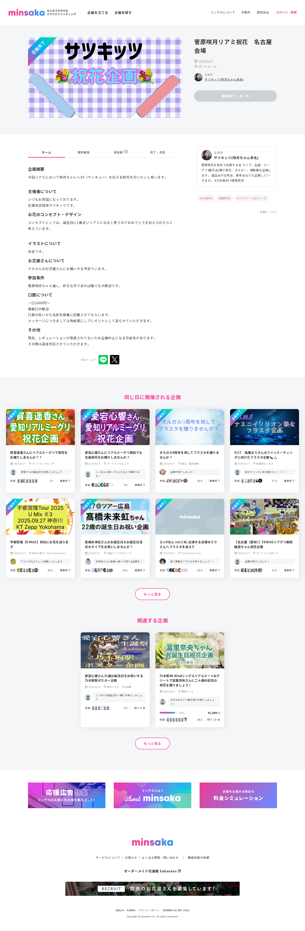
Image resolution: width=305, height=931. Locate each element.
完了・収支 (158, 152)
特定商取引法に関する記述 (176, 910)
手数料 (245, 12)
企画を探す (123, 12)
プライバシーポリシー (149, 910)
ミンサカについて (223, 12)
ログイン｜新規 (286, 12)
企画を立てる (97, 12)
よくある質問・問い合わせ (160, 857)
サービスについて (108, 857)
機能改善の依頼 (198, 857)
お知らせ (131, 857)
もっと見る (152, 594)
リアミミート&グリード (252, 198)
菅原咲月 (225, 198)
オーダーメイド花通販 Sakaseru (152, 870)
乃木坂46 (206, 198)
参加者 (120, 152)
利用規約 (131, 910)
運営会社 (263, 12)
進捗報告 (84, 152)
